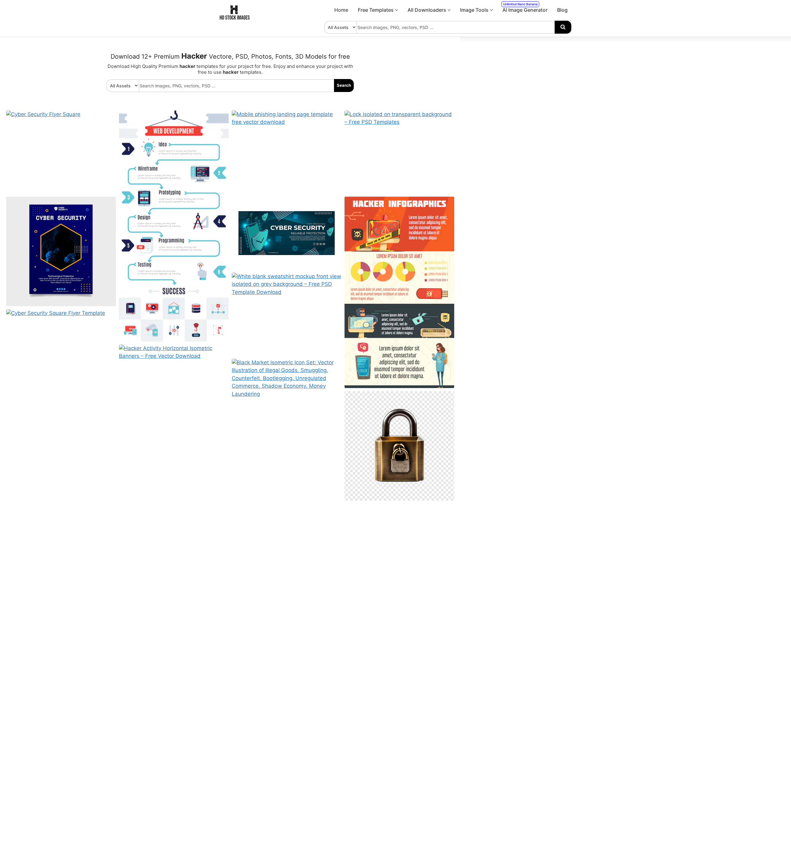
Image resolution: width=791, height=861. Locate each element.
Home (341, 10)
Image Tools (475, 10)
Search (344, 85)
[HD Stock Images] (234, 18)
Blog (562, 10)
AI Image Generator (525, 7)
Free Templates (376, 10)
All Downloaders (427, 10)
